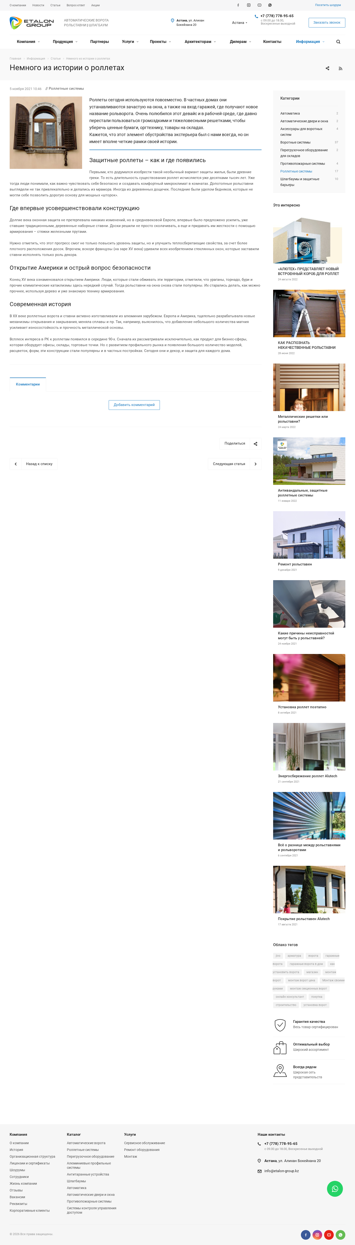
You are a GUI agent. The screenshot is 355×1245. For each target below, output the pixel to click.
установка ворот (315, 1005)
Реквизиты (18, 1204)
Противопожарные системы (89, 1201)
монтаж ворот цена (301, 980)
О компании (19, 1143)
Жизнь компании (23, 1183)
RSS (340, 68)
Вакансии (17, 1197)
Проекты (158, 41)
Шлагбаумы (76, 1181)
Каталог (74, 1134)
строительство (286, 1005)
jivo (278, 955)
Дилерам (239, 41)
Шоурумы (17, 1170)
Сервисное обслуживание (144, 1143)
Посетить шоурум (328, 5)
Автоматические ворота (86, 1143)
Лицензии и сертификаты (30, 1163)
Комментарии (28, 384)
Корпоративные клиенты (30, 1210)
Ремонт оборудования (142, 1150)
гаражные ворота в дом (306, 964)
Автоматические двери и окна (91, 1195)
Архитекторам (198, 41)
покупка (316, 996)
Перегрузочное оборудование (90, 1156)
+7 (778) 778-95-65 (277, 16)
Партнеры (99, 41)
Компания (26, 41)
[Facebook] (238, 5)
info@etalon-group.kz (281, 1171)
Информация (308, 41)
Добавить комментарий (134, 405)
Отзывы (16, 1190)
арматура (294, 955)
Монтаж (130, 1156)
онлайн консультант (290, 996)
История (16, 1150)
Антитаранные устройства (88, 1174)
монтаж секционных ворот (308, 988)
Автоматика (76, 1188)
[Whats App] (270, 5)
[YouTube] (259, 5)
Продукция (63, 41)
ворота (313, 955)
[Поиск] (338, 42)
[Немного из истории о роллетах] (46, 99)
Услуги (128, 41)
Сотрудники (19, 1177)
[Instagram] (248, 5)
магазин (312, 972)
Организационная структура (32, 1156)
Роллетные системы (83, 1150)
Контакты (272, 41)
